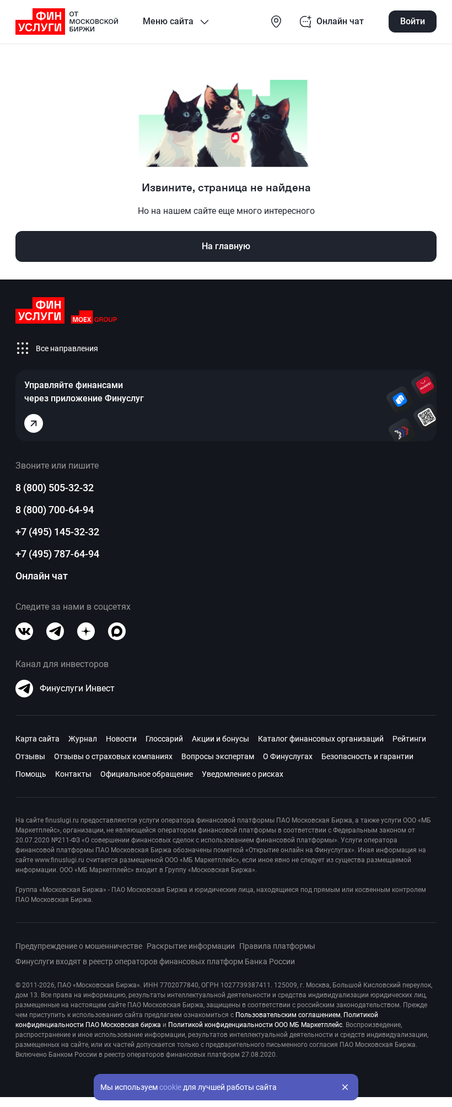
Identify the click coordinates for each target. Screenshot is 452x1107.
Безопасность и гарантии (367, 756)
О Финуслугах (288, 756)
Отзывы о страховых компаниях (113, 756)
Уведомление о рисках (242, 774)
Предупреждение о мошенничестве (78, 946)
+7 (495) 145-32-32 (57, 532)
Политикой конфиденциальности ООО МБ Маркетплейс (255, 1025)
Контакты (73, 774)
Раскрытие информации (191, 946)
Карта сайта (37, 738)
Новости (121, 738)
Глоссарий (164, 738)
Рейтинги (409, 738)
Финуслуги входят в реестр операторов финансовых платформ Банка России (155, 961)
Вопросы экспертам (217, 756)
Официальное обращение (146, 774)
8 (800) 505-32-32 (54, 487)
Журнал (82, 738)
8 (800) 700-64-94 (54, 509)
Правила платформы (277, 946)
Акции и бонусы (220, 738)
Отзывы (30, 756)
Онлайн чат (41, 576)
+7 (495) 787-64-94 (57, 554)
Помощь (30, 774)
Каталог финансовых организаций (321, 738)
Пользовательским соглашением (288, 1015)
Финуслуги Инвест (77, 688)
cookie (170, 1087)
